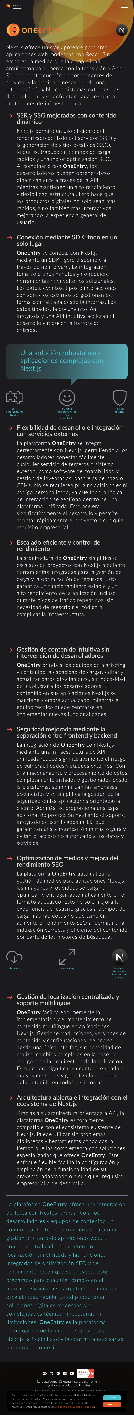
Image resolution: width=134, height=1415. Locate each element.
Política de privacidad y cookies (75, 1407)
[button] (13, 6)
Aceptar (112, 1398)
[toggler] (124, 5)
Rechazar (112, 1404)
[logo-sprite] (34, 30)
